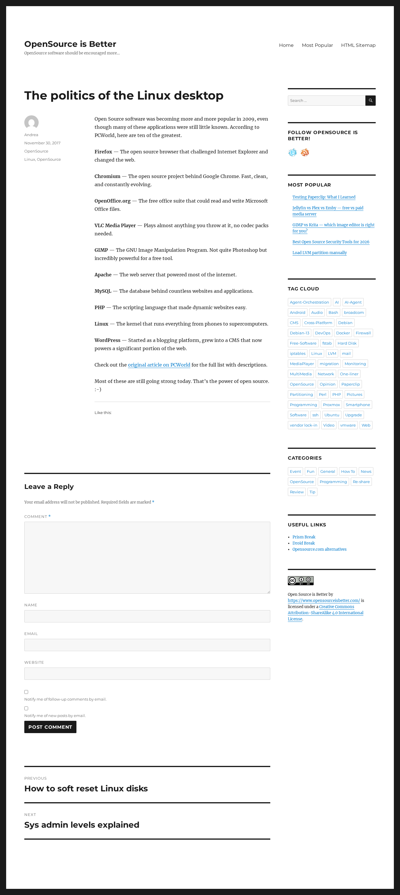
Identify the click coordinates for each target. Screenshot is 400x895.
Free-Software (303, 343)
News (366, 471)
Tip (312, 492)
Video (328, 425)
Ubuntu (331, 415)
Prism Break (304, 537)
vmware (348, 425)
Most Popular (317, 45)
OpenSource (36, 151)
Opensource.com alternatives (320, 549)
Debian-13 (299, 333)
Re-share (361, 481)
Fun (310, 471)
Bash (333, 312)
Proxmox (331, 404)
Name (30, 605)
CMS (294, 322)
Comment (37, 516)
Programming (303, 404)
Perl (323, 394)
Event (295, 471)
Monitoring (355, 363)
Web (366, 425)
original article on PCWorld (159, 365)
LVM (332, 353)
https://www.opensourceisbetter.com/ (324, 600)
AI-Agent (353, 302)
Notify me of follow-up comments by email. (65, 699)
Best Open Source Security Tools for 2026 (331, 241)
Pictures (354, 394)
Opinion (328, 384)
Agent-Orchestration (309, 302)
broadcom (354, 312)
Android (297, 312)
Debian (345, 322)
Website (34, 662)
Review (297, 492)
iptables (297, 353)
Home (286, 45)
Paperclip (350, 384)
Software (298, 415)
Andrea (31, 134)
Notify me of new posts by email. (55, 715)
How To (348, 471)
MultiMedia (301, 374)
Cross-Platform (318, 322)
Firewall (363, 333)
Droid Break (304, 543)
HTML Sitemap (358, 45)
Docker (343, 333)
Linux (29, 159)
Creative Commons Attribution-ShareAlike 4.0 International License (325, 613)
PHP (336, 394)
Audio (317, 312)
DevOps (322, 333)
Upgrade (353, 415)
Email (31, 633)
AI (337, 302)
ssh (315, 415)
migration (329, 363)
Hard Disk (347, 343)
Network (326, 374)
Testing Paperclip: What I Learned (324, 197)
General (327, 471)
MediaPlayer (302, 363)
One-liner (349, 374)
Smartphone (358, 404)
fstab (327, 343)
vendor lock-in (303, 425)
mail (346, 353)
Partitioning (301, 394)
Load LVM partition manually (320, 252)
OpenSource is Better (70, 44)
